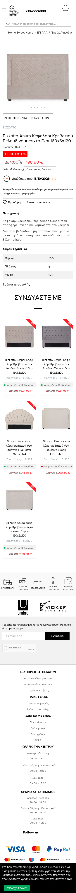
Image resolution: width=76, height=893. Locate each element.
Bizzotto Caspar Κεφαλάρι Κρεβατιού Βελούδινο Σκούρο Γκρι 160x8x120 (56, 366)
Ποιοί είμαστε (38, 722)
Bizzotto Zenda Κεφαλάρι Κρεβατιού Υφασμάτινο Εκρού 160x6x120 (56, 447)
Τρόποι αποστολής (38, 709)
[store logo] (13, 11)
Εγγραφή (57, 636)
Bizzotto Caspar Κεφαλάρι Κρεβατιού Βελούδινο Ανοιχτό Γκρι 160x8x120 (19, 366)
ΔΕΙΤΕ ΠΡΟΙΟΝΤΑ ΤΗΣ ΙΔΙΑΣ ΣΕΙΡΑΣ (27, 118)
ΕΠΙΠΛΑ (42, 32)
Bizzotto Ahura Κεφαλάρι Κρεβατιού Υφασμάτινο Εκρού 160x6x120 (19, 529)
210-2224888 (35, 11)
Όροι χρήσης (38, 734)
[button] (8, 24)
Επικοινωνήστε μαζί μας (38, 678)
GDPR (38, 740)
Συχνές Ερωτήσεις (38, 690)
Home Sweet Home (20, 32)
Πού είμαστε (38, 728)
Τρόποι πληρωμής (38, 703)
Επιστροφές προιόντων (38, 684)
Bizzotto (9, 127)
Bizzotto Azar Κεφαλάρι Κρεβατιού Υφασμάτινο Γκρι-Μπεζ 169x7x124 (19, 447)
